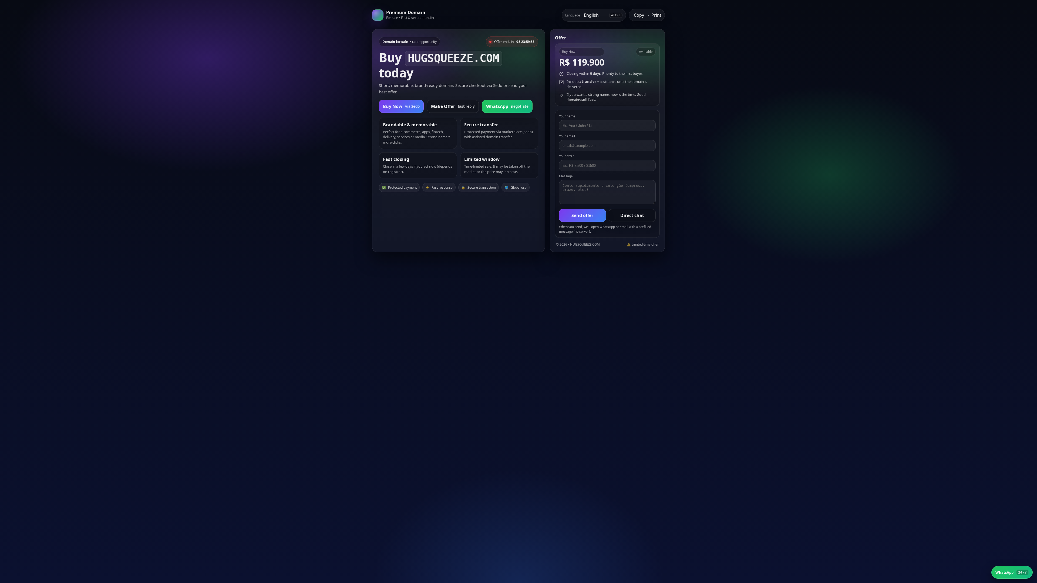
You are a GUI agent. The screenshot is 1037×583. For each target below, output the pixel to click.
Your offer (566, 156)
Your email (567, 136)
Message (566, 176)
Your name (567, 116)
